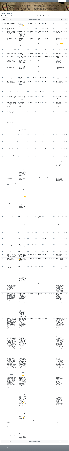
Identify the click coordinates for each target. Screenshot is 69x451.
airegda (8, 288)
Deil (7, 192)
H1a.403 (28, 293)
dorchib (14, 169)
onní (9, 154)
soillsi (8, 169)
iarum (62, 285)
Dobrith (20, 227)
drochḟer (20, 179)
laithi (7, 168)
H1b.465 (36, 258)
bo (59, 192)
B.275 (18, 96)
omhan (13, 91)
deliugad (31, 199)
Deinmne (8, 49)
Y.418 (2, 102)
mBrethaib (23, 193)
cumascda (23, 170)
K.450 (43, 263)
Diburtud (8, 156)
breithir (8, 126)
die (7, 112)
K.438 (43, 199)
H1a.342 (28, 23)
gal (15, 102)
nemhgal (60, 102)
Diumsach (21, 59)
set (10, 220)
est (8, 115)
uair (7, 245)
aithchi (13, 168)
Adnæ (8, 298)
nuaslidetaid (58, 98)
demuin (60, 81)
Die (7, 111)
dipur (57, 165)
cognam (12, 23)
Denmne (20, 49)
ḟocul (20, 274)
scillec (25, 308)
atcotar (8, 82)
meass (24, 244)
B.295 (18, 238)
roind (22, 207)
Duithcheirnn (58, 42)
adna (58, 299)
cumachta (9, 295)
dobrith (31, 227)
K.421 (43, 77)
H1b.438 (36, 77)
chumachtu (21, 313)
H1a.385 (28, 177)
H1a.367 (28, 59)
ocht (13, 326)
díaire (22, 96)
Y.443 (2, 263)
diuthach (39, 65)
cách (23, 217)
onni (15, 112)
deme (31, 238)
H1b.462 (36, 244)
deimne (46, 49)
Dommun (8, 91)
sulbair (12, 258)
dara (25, 106)
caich (7, 103)
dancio (57, 78)
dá (24, 173)
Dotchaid (20, 56)
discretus (12, 53)
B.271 (18, 65)
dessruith (12, 233)
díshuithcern (21, 43)
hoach (25, 77)
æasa (57, 169)
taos (7, 24)
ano (15, 77)
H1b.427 (36, 31)
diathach (31, 65)
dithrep (31, 209)
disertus (11, 212)
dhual (24, 172)
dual (20, 168)
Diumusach (9, 59)
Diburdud (20, 156)
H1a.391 (28, 212)
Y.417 (2, 96)
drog (61, 219)
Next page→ (37, 19)
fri (11, 142)
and (19, 211)
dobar (8, 151)
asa (22, 247)
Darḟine (57, 266)
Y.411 (2, 65)
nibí (19, 135)
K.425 (43, 102)
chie (15, 119)
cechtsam (10, 298)
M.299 (54, 293)
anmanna (8, 204)
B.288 (18, 185)
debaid (24, 185)
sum (56, 300)
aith (12, 123)
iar (12, 121)
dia (61, 59)
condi (8, 303)
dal (30, 73)
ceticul (39, 23)
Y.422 (2, 134)
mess (11, 244)
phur (11, 155)
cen (12, 209)
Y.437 (2, 238)
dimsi (39, 262)
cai (56, 230)
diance (60, 263)
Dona (8, 263)
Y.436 (2, 232)
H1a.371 (28, 77)
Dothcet (57, 56)
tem (12, 238)
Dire (7, 96)
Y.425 (2, 156)
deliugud (20, 206)
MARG (20, 259)
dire (38, 96)
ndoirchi (8, 239)
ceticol (31, 23)
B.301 (18, 262)
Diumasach (58, 59)
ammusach (14, 59)
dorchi (21, 242)
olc (15, 111)
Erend (10, 294)
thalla (8, 221)
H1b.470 (36, 293)
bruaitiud (57, 228)
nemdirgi (10, 221)
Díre (20, 96)
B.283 (18, 227)
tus (10, 79)
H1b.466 (36, 262)
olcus (25, 226)
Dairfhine (46, 266)
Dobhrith (8, 227)
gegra (8, 247)
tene (12, 183)
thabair (25, 60)
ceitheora (12, 144)
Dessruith (8, 232)
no (13, 32)
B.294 (18, 232)
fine (7, 267)
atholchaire (61, 62)
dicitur (8, 74)
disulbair (60, 258)
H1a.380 (28, 134)
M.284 (54, 199)
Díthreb (20, 209)
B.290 (18, 199)
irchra (25, 84)
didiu (7, 143)
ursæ (8, 217)
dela (10, 204)
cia (14, 286)
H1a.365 (28, 53)
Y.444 (2, 266)
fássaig (9, 213)
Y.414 (2, 77)
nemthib (20, 99)
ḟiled (13, 141)
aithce (58, 178)
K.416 (43, 56)
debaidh (11, 185)
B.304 (18, 266)
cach (11, 151)
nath (22, 278)
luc (13, 135)
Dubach (8, 254)
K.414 (43, 49)
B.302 (18, 56)
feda (62, 218)
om (9, 24)
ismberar (9, 323)
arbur (24, 228)
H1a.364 (28, 49)
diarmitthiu (58, 71)
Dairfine (20, 266)
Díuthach (20, 65)
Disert (57, 212)
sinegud (60, 199)
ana (11, 263)
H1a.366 (28, 56)
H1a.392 (28, 227)
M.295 (54, 56)
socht (12, 134)
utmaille (11, 136)
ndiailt (8, 327)
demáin (20, 87)
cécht (20, 296)
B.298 (18, 254)
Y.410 (2, 59)
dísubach (24, 254)
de (10, 77)
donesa (20, 278)
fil (15, 38)
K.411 (43, 38)
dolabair (24, 258)
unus (10, 328)
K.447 (43, 254)
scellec (8, 301)
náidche (24, 242)
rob (13, 158)
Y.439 (2, 251)
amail (22, 203)
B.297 (18, 251)
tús (25, 79)
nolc (61, 182)
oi (12, 78)
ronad (58, 39)
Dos (7, 141)
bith (60, 209)
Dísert (20, 212)
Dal (7, 73)
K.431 (43, 148)
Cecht (62, 299)
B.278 (18, 123)
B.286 (18, 177)
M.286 (54, 212)
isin (9, 143)
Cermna (8, 28)
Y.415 (2, 81)
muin (12, 81)
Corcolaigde (24, 266)
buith (13, 263)
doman (12, 31)
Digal (8, 102)
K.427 (43, 123)
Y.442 (2, 262)
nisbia (11, 126)
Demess (20, 244)
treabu (57, 210)
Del (56, 192)
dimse (31, 262)
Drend (8, 185)
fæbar (8, 246)
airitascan (57, 245)
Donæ (57, 263)
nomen (12, 65)
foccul (8, 284)
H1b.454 (36, 192)
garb (24, 189)
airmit (13, 38)
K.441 (43, 216)
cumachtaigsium (9, 300)
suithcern (20, 44)
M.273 (54, 134)
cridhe (12, 119)
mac (12, 196)
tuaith (11, 147)
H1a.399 (28, 262)
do (10, 66)
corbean (22, 310)
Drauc (57, 185)
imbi (9, 133)
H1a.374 (28, 96)
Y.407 (2, 49)
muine (8, 29)
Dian (12, 295)
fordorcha (10, 241)
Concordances (20, 1)
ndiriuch (12, 219)
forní (22, 61)
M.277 (54, 227)
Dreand (20, 185)
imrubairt (12, 303)
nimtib (15, 96)
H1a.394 (28, 238)
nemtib (24, 97)
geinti (12, 114)
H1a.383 (28, 156)
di (11, 38)
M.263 (54, 59)
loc (7, 213)
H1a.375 (28, 102)
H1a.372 (28, 81)
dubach (31, 254)
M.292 (54, 254)
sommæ (13, 251)
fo (7, 50)
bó (14, 196)
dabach (31, 77)
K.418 (43, 65)
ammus (11, 60)
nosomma (58, 252)
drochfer (10, 178)
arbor (60, 168)
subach (8, 255)
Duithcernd (9, 42)
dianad (20, 205)
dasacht (39, 134)
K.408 (43, 23)
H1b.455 (36, 199)
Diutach (57, 65)
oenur (14, 61)
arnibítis (24, 78)
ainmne (13, 49)
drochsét (20, 226)
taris (25, 217)
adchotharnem (58, 82)
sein (58, 230)
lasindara (8, 107)
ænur (24, 62)
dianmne (61, 49)
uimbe (10, 33)
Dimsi (8, 262)
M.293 (54, 258)
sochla (21, 45)
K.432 (43, 156)
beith (11, 209)
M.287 (54, 216)
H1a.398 (28, 258)
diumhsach (39, 59)
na (14, 78)
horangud (8, 285)
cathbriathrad (23, 129)
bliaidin (57, 151)
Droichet (8, 216)
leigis (7, 294)
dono (9, 182)
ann (7, 210)
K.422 (43, 81)
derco (23, 304)
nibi (62, 134)
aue (56, 79)
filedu (24, 268)
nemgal (11, 102)
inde (14, 73)
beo (7, 122)
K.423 (43, 91)
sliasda (9, 67)
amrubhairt (21, 312)
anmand (23, 205)
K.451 (43, 266)
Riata (24, 74)
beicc (59, 303)
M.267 (54, 77)
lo (22, 169)
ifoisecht (20, 137)
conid (15, 168)
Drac (7, 182)
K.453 (43, 293)
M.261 (54, 53)
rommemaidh (58, 304)
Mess (14, 246)
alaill (10, 105)
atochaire (20, 62)
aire (7, 323)
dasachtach (32, 134)
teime (23, 238)
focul (23, 270)
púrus (11, 154)
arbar (11, 228)
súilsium (20, 311)
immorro (60, 282)
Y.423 (2, 141)
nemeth (57, 195)
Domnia (20, 251)
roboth (12, 213)
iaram (25, 162)
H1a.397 (28, 254)
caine (13, 106)
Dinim (57, 134)
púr (7, 154)
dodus (61, 154)
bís (19, 272)
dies (9, 115)
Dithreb (8, 209)
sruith (9, 233)
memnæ (59, 231)
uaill (14, 32)
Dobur (8, 148)
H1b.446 (36, 134)
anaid (14, 102)
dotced (31, 56)
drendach (10, 186)
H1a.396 (28, 251)
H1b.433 (36, 56)
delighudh (46, 199)
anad (20, 103)
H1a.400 (28, 263)
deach (14, 320)
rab (56, 231)
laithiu (57, 179)
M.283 (54, 192)
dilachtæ (11, 195)
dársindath (21, 127)
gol (22, 107)
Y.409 (2, 56)
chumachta (8, 304)
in (61, 31)
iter (8, 136)
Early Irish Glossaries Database (6, 1)
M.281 (54, 185)
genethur (8, 66)
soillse (20, 170)
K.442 (43, 227)
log (7, 54)
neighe (61, 298)
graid (60, 148)
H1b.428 (36, 38)
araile (20, 203)
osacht (22, 136)
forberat (9, 325)
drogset (60, 221)
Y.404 (2, 38)
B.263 (18, 31)
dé (23, 77)
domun (39, 81)
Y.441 (2, 258)
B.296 (18, 244)
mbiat (12, 326)
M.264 (54, 65)
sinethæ (12, 203)
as (59, 163)
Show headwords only (5, 16)
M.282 (54, 123)
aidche (23, 168)
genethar (59, 66)
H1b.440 (36, 91)
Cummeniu (12, 122)
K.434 (43, 177)
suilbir (8, 259)
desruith (31, 232)
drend (31, 185)
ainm (58, 148)
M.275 (54, 148)
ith (13, 227)
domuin (10, 32)
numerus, (8, 329)
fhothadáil (22, 173)
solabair (13, 259)
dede (10, 148)
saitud (20, 157)
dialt (10, 320)
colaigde (57, 267)
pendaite (14, 230)
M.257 (54, 38)
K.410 (43, 31)
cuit (62, 168)
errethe (11, 96)
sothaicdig (22, 57)
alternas (61, 230)
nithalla (20, 224)
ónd (14, 216)
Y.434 (2, 216)
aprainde (8, 104)
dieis (8, 113)
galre (8, 98)
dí (23, 38)
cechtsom (20, 304)
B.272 (18, 73)
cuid (13, 228)
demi (15, 240)
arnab (20, 225)
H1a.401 (28, 266)
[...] (40, 23)
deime (46, 238)
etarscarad (8, 200)
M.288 (54, 232)
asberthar (12, 321)
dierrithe (21, 97)
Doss (56, 148)
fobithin (8, 324)
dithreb (39, 209)
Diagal (25, 105)
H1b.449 (36, 156)
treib (14, 209)
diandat (62, 203)
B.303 (18, 263)
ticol (23, 24)
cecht (14, 294)
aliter (23, 105)
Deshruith (21, 232)
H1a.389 (28, 199)
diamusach (21, 60)
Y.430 (2, 192)
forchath (24, 127)
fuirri (7, 78)
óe (21, 78)
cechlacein (12, 104)
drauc (31, 182)
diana (23, 263)
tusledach (23, 225)
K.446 (43, 251)
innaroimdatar (9, 121)
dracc (10, 183)
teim (20, 239)
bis (13, 28)
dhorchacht (21, 171)
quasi (8, 183)
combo (22, 195)
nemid (20, 195)
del (13, 195)
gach (56, 161)
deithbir (31, 123)
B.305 (18, 293)
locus (15, 53)
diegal (62, 105)
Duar (57, 282)
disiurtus (31, 212)
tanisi (59, 151)
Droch (8, 177)
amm (61, 61)
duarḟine (20, 271)
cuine (57, 106)
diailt (7, 320)
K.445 (43, 244)
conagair (20, 88)
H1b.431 (36, 49)
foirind (20, 107)
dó (12, 221)
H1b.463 (36, 251)
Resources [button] (25, 1)
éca (9, 92)
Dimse (57, 262)
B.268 (18, 53)
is (11, 105)
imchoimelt (24, 67)
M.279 (54, 177)
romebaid (23, 309)
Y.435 (2, 227)
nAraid (11, 74)
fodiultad (61, 162)
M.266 (54, 73)
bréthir (23, 128)
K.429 (43, 134)
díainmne (24, 49)
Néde (24, 302)
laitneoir (8, 328)
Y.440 (2, 254)
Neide (12, 297)
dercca (13, 298)
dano (11, 116)
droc (38, 177)
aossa (8, 230)
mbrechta (8, 326)
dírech (20, 221)
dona (31, 263)
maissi (11, 262)
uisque (58, 218)
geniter (21, 67)
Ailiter (60, 105)
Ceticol (20, 23)
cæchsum (61, 310)
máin (24, 87)
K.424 (43, 96)
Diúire (20, 262)
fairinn (62, 106)
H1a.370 (28, 73)
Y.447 (2, 318)
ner (62, 228)
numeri (8, 330)
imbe (12, 32)
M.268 (54, 81)
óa (14, 121)
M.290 (54, 244)
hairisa (11, 322)
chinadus (20, 161)
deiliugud (12, 200)
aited (14, 156)
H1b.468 (36, 266)
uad (14, 267)
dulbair (31, 258)
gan (61, 209)
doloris (14, 65)
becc (10, 301)
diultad (9, 50)
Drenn (57, 123)
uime (23, 33)
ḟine (58, 282)
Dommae (8, 251)
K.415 (43, 53)
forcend (13, 325)
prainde (20, 105)
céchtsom (20, 315)
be (12, 120)
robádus (23, 213)
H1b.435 (36, 65)
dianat (15, 203)
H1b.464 (36, 254)
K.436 (43, 185)
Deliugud (20, 199)
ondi (58, 163)
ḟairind (8, 108)
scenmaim (57, 301)
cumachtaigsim (21, 307)
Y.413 (2, 73)
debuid (60, 123)
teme (11, 238)
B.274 (18, 81)
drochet (8, 220)
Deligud (8, 199)
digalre (25, 96)
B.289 (18, 192)
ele (22, 108)
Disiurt (8, 212)
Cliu (13, 121)
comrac (13, 319)
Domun (57, 81)
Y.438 (2, 244)
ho (25, 170)
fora (23, 99)
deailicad (24, 206)
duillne (15, 144)
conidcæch (24, 311)
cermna (39, 28)
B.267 (18, 49)
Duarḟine (59, 285)
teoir (22, 175)
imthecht (12, 67)
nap (61, 224)
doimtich (57, 268)
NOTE (61, 43)
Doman (8, 81)
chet (60, 296)
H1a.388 (28, 192)
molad (24, 280)
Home (14, 1)
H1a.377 (28, 123)
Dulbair (8, 258)
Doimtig (11, 267)
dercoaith (59, 300)
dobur (8, 149)
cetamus (10, 149)
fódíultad (22, 50)
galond (57, 107)
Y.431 (2, 199)
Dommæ (57, 251)
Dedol (20, 172)
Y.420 (2, 123)
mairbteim (8, 120)
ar (9, 78)
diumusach (32, 59)
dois (7, 147)
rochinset (8, 268)
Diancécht (21, 293)
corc (60, 266)
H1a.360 (28, 31)
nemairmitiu (9, 71)
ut (7, 115)
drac (45, 182)
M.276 (54, 156)
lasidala (59, 106)
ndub (13, 239)
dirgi (58, 224)
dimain (15, 92)
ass (7, 325)
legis (22, 294)
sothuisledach (58, 225)
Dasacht (8, 134)
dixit (7, 119)
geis (10, 39)
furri (22, 78)
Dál (9, 74)
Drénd (20, 189)
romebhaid (12, 301)
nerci (23, 158)
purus (61, 163)
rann (11, 286)
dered (8, 157)
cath (13, 126)
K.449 (43, 262)
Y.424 (2, 148)
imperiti (21, 314)
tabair (9, 60)
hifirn (24, 82)
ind (14, 200)
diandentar (21, 104)
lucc (7, 136)
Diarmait (39, 38)
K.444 (43, 238)
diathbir (20, 126)
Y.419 (2, 111)
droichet (10, 218)
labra (20, 140)
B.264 (18, 38)
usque (57, 158)
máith (10, 119)
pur (56, 163)
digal (61, 98)
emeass (20, 247)
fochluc (62, 151)
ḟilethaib (60, 283)
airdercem (21, 279)
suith (25, 44)
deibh (12, 113)
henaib (8, 79)
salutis (20, 300)
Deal (20, 192)
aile (9, 108)
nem (10, 82)
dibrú (12, 156)
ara (59, 97)
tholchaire (10, 61)
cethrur (57, 154)
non (12, 304)
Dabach (8, 77)
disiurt (39, 212)
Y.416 (2, 91)
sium (15, 302)
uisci (14, 150)
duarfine (20, 269)
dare (61, 267)
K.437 (43, 192)
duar (24, 269)
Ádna (21, 303)
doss (56, 150)
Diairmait (21, 38)
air (13, 221)
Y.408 (2, 53)
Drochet (57, 216)
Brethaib (9, 193)
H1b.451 (36, 177)
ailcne (12, 299)
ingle (13, 155)
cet (10, 23)
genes (25, 66)
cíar (12, 28)
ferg (15, 183)
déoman (24, 81)
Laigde (14, 266)
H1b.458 (36, 216)
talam (13, 82)
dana (10, 151)
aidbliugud (13, 105)
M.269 (54, 96)
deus (24, 299)
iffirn (12, 92)
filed (62, 148)
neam (24, 88)
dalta (8, 196)
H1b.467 (36, 263)
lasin (23, 106)
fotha (11, 324)
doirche (20, 241)
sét (24, 220)
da (7, 67)
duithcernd (32, 42)
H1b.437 (36, 73)
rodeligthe (57, 203)
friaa (12, 302)
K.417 (43, 59)
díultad (23, 255)
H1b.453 (36, 185)
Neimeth (12, 193)
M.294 (54, 262)
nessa (57, 290)
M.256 (54, 31)
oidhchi (14, 241)
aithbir (25, 123)
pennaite (20, 231)
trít (22, 88)
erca (10, 157)
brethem (8, 234)
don (62, 96)
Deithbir (8, 123)
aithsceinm (21, 305)
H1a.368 (28, 65)
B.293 (18, 216)
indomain (20, 33)
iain (14, 28)
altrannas (8, 158)
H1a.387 (28, 185)
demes (31, 244)
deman (23, 85)
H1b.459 (36, 227)
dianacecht (57, 295)
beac (20, 309)
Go (67, 1)
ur (20, 218)
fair (11, 39)
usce (22, 228)
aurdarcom (57, 291)
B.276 (18, 102)
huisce (58, 168)
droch (31, 177)
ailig (7, 302)
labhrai (14, 136)
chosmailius (9, 142)
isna (7, 193)
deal (22, 196)
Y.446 (2, 293)
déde (20, 245)
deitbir (46, 123)
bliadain (11, 143)
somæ (8, 252)
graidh (12, 141)
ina (7, 135)
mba (7, 195)
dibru (24, 156)
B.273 (18, 77)
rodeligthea (21, 204)
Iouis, (11, 115)
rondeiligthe (9, 203)
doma (31, 251)
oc (10, 67)
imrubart (62, 307)
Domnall (8, 31)
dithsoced (61, 56)
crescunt (15, 329)
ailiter (8, 106)
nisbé (20, 129)
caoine (14, 116)
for (13, 60)
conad (59, 179)
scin (24, 245)
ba (15, 221)
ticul (15, 23)
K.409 (43, 28)
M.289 (54, 238)
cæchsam (8, 307)
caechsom (20, 316)
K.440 (43, 212)
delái (25, 205)
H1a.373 (28, 91)
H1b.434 (36, 59)
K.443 (43, 232)
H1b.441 (36, 96)
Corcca (12, 266)
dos (13, 142)
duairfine (10, 284)
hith (20, 228)
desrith (15, 235)
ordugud (60, 286)
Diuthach (8, 65)
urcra (9, 93)
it (10, 144)
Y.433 (2, 212)
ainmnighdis (9, 114)
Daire (9, 267)
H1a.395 (28, 244)
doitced (46, 56)
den (60, 291)
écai (22, 82)
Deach (8, 318)
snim (7, 133)
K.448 (43, 258)
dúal (10, 168)
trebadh (12, 210)
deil (10, 196)
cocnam (20, 24)
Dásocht (20, 134)
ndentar (11, 103)
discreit (31, 53)
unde (12, 111)
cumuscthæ (11, 169)
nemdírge (23, 224)
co (14, 193)
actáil (20, 175)
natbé (23, 161)
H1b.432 (36, 53)
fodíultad (23, 256)
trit (14, 82)
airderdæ (8, 289)
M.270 (54, 102)
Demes (8, 244)
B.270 (18, 59)
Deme (8, 238)
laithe (10, 111)
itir (10, 135)
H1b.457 (36, 212)
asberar (12, 327)
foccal (11, 285)
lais (11, 245)
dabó (22, 198)
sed (10, 329)
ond (14, 107)
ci (10, 321)
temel (10, 240)
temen (13, 240)
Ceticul (8, 23)
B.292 (18, 212)
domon (31, 91)
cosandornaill (61, 217)
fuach (11, 318)
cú (13, 150)
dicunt (24, 314)
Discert (57, 53)
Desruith (57, 232)
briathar (8, 127)
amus (20, 61)
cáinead (21, 106)
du (7, 256)
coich (11, 120)
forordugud (22, 272)
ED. (23, 25)
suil (13, 302)
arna (11, 158)
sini (60, 203)
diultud (57, 233)
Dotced (8, 56)
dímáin (24, 83)
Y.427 (2, 177)
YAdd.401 (3, 23)
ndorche (13, 151)
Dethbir (20, 123)
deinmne (31, 49)
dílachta (20, 196)
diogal (46, 102)
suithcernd (14, 42)
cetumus (60, 157)
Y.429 (2, 185)
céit (23, 23)
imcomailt (12, 66)
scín (10, 245)
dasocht (25, 135)
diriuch (13, 220)
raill (10, 217)
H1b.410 (36, 28)
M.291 (54, 251)
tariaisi (14, 143)
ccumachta (58, 308)
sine (9, 192)
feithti (8, 218)
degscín (24, 247)
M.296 (54, 263)
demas (22, 246)
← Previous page (32, 19)
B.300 (18, 258)
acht (7, 61)
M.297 (54, 266)
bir (13, 123)
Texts (17, 1)
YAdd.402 (3, 28)
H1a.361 (28, 38)
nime (10, 127)
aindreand (21, 191)
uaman (20, 82)
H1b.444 (36, 123)
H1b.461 (36, 238)
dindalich (61, 304)
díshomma (21, 252)
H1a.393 (28, 232)
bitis (11, 78)
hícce (20, 302)
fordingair (12, 148)
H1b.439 (36, 81)
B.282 (18, 156)
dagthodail (21, 174)
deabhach (61, 77)
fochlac (8, 144)
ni (22, 39)
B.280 (18, 134)
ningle (57, 162)
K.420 (43, 73)
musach (57, 60)
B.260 (18, 23)
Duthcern (21, 42)
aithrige (10, 230)
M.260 (54, 49)
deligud (39, 199)
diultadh (13, 256)
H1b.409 (36, 23)
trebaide (24, 210)
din (25, 108)
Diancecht (8, 293)
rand (12, 73)
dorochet (61, 216)
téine (25, 183)
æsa (21, 230)
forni (56, 62)
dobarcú (10, 150)
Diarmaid (8, 38)
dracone (13, 182)
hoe (19, 79)
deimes (46, 244)
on (23, 107)
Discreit (20, 53)
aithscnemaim (9, 299)
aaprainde (57, 105)
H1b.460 (36, 232)
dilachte (57, 196)
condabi (9, 302)
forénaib (22, 79)
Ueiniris (8, 116)
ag (63, 67)
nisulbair (25, 259)
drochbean (23, 178)
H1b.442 (36, 102)
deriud (21, 158)
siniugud (11, 199)
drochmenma (21, 162)
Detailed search (30, 1)
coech (10, 303)
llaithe (15, 114)
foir (11, 304)
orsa (58, 217)
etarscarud (21, 200)
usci (12, 149)
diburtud (31, 156)
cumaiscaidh (58, 180)
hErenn (20, 295)
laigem (8, 321)
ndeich (13, 324)
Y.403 (2, 31)
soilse (61, 179)
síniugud (24, 199)
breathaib (61, 193)
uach (12, 77)
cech (10, 219)
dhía (25, 174)
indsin (12, 157)
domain (20, 36)
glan (13, 154)
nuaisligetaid (21, 100)
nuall (14, 31)
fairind (11, 107)
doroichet (12, 216)
